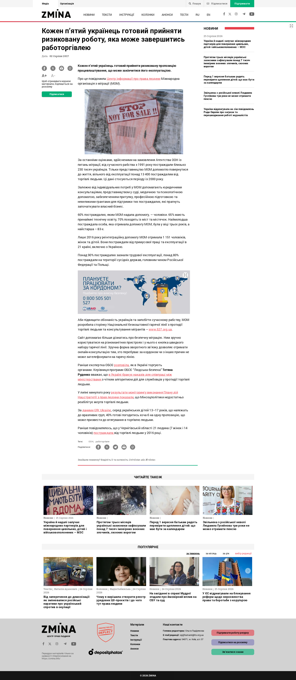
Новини (89, 14)
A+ (44, 75)
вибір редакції (243, 553)
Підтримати (242, 3)
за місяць (211, 553)
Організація (67, 3)
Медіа (45, 3)
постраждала (104, 433)
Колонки (147, 14)
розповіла (121, 365)
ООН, (91, 441)
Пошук (197, 3)
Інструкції (126, 14)
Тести (184, 14)
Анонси (167, 14)
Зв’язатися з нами (232, 651)
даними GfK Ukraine (96, 410)
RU (197, 14)
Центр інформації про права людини (134, 79)
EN (208, 14)
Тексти (107, 14)
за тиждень (193, 553)
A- (53, 75)
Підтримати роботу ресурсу (233, 632)
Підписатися (219, 3)
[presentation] (48, 570)
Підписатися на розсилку (233, 642)
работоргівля (102, 441)
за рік (226, 553)
